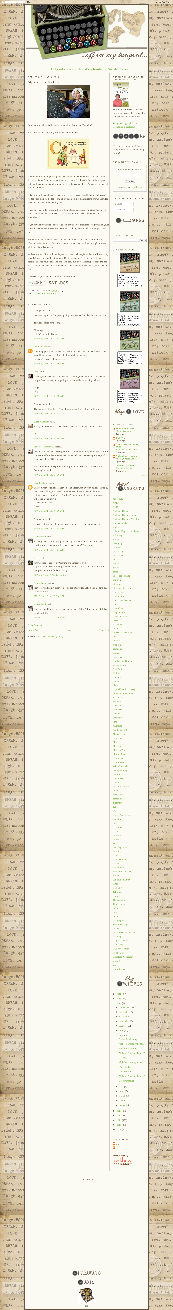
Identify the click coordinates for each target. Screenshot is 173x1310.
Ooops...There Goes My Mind (127, 445)
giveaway (117, 657)
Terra (116, 1148)
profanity (117, 803)
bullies (116, 567)
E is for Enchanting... (129, 1048)
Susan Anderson (41, 421)
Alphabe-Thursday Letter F (132, 1044)
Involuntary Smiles (125, 465)
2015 (119, 998)
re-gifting (117, 827)
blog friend (118, 555)
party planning (120, 770)
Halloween (118, 673)
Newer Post (33, 630)
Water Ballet (125, 1067)
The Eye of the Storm (125, 468)
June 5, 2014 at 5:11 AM (49, 413)
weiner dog (118, 944)
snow (115, 855)
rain (115, 823)
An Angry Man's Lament (126, 458)
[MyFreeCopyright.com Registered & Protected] (130, 127)
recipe (116, 831)
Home (68, 630)
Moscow (117, 746)
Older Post (104, 630)
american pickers (121, 523)
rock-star (117, 835)
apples (116, 527)
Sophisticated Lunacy (126, 456)
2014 (119, 1003)
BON (115, 559)
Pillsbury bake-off (121, 786)
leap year (117, 709)
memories (117, 738)
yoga (115, 965)
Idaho (115, 685)
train (115, 912)
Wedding (117, 936)
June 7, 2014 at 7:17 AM (49, 550)
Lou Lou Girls (40, 346)
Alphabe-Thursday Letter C (46, 82)
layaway (117, 705)
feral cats (117, 636)
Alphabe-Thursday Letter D (132, 1062)
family (116, 628)
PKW (115, 790)
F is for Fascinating (128, 1039)
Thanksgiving (119, 900)
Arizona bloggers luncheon (126, 531)
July (121, 1030)
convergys (118, 592)
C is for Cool (125, 1071)
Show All (143, 475)
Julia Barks (118, 697)
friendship (118, 645)
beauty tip (117, 543)
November (124, 1012)
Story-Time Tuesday (90, 69)
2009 (119, 1129)
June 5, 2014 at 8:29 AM (49, 438)
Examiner (117, 624)
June (121, 1035)
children (117, 580)
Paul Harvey (119, 778)
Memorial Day (120, 734)
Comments (121, 209)
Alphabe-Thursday (62, 69)
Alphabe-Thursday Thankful (126, 519)
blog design (118, 551)
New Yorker (118, 762)
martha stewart (120, 730)
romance (117, 839)
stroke (116, 875)
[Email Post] (61, 291)
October (123, 1016)
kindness (117, 701)
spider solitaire (120, 859)
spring (116, 863)
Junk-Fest (121, 438)
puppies (116, 807)
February (124, 1100)
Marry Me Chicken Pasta (126, 449)
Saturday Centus (118, 69)
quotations (118, 819)
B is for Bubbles (126, 1081)
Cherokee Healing (121, 576)
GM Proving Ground (122, 661)
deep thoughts (119, 612)
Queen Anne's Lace (122, 815)
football (116, 640)
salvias (116, 843)
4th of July (118, 499)
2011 (119, 1120)
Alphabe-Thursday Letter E (132, 1053)
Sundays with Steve (122, 879)
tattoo (115, 884)
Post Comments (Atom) (52, 636)
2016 (119, 994)
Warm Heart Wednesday (124, 932)
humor (116, 681)
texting (116, 896)
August (123, 1026)
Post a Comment (35, 625)
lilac (115, 721)
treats (115, 916)
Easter (116, 620)
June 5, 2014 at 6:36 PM (49, 511)
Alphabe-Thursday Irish (124, 515)
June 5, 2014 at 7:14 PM (49, 528)
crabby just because (122, 600)
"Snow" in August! (124, 431)
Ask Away (117, 535)
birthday (117, 547)
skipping (117, 851)
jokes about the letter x (124, 693)
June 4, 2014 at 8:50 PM (49, 363)
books (116, 563)
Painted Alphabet (121, 766)
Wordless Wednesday (123, 957)
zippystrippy (119, 969)
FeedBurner (136, 187)
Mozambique (119, 754)
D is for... (123, 1057)
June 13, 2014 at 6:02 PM (49, 596)
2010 (119, 1125)
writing (116, 961)
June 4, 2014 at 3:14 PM (49, 338)
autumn (116, 539)
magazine (117, 726)
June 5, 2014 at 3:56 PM (49, 475)
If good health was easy (124, 689)
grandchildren (119, 665)
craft (115, 604)
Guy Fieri (117, 669)
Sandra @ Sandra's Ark (45, 446)
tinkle (115, 908)
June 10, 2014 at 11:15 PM (50, 575)
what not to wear (121, 948)
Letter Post (118, 717)
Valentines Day (120, 924)
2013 (119, 1111)
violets (116, 928)
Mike (115, 742)
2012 (119, 1115)
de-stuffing (118, 608)
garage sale (118, 649)
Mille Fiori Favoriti (125, 428)
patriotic (117, 774)
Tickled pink (119, 904)
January (123, 1105)
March (122, 1096)
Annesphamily (41, 536)
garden (116, 653)
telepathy (117, 888)
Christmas (117, 584)
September (124, 1021)
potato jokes (119, 798)
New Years (118, 758)
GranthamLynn (41, 483)
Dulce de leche (120, 616)
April (122, 1091)
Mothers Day (119, 750)
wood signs (118, 953)
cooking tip (118, 596)
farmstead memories (122, 632)
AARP (116, 503)
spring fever (118, 867)
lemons (116, 713)
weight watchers (120, 940)
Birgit (36, 371)
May (121, 1086)
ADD (115, 507)
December (124, 1007)
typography (118, 920)
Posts (119, 204)
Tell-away (117, 892)
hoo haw (117, 677)
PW (114, 811)
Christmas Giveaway (123, 588)
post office (118, 794)
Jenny (36, 558)
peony (116, 782)
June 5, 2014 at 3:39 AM (49, 396)
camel (116, 571)
